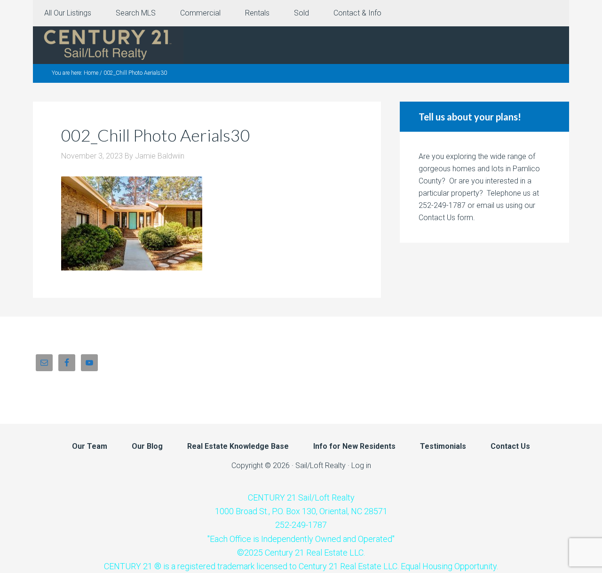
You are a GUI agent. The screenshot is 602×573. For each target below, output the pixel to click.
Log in (361, 465)
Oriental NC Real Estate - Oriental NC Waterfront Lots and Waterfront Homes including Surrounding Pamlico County (108, 45)
